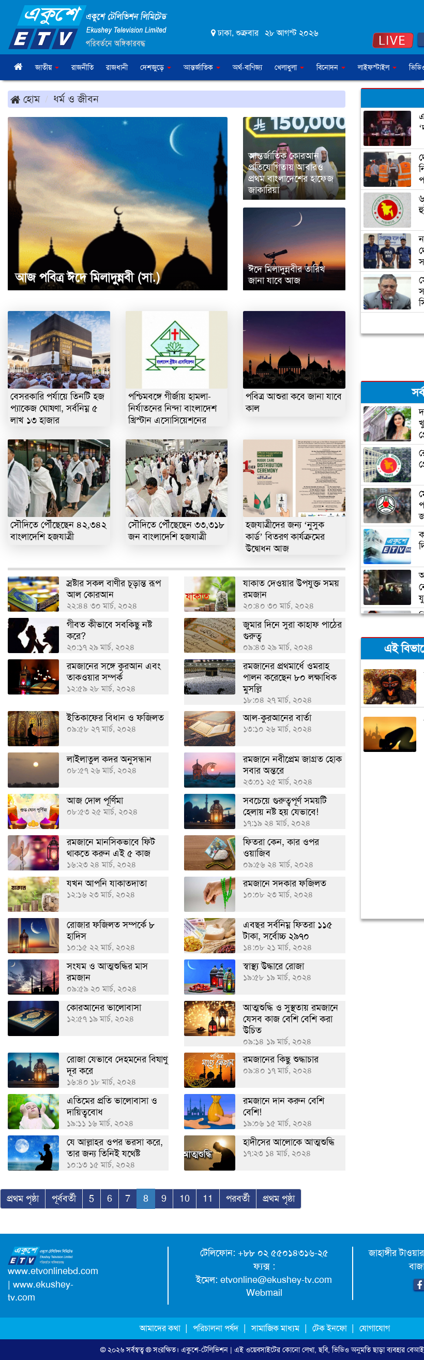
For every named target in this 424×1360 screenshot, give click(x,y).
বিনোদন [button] (328, 67)
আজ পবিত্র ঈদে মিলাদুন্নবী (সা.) (88, 277)
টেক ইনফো (330, 1328)
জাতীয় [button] (44, 67)
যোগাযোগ (374, 1328)
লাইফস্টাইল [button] (374, 67)
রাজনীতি (82, 67)
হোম (30, 99)
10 (184, 1198)
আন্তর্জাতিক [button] (199, 67)
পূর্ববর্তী (64, 1198)
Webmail (264, 1293)
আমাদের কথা (161, 1328)
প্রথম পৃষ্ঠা (23, 1198)
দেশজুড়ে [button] (153, 67)
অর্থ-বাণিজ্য (247, 67)
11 (208, 1198)
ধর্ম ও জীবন (76, 99)
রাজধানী (117, 67)
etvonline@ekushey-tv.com (276, 1280)
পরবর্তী (238, 1198)
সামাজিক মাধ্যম (275, 1328)
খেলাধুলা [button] (287, 67)
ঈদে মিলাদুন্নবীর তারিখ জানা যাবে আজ (286, 275)
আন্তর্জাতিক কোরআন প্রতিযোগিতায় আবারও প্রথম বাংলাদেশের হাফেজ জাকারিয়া (291, 173)
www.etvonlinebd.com (53, 1271)
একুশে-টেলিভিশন (204, 1349)
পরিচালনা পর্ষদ (215, 1328)
